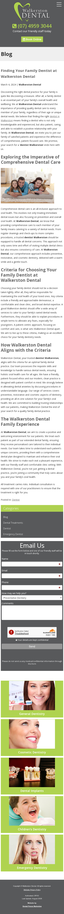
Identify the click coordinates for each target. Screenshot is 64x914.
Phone (5, 582)
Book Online (33, 39)
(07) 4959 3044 (35, 26)
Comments (7, 603)
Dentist (16, 499)
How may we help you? (14, 593)
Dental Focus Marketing (32, 906)
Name (5, 558)
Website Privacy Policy (32, 890)
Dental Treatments (13, 522)
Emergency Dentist (13, 534)
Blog (5, 517)
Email (4, 570)
